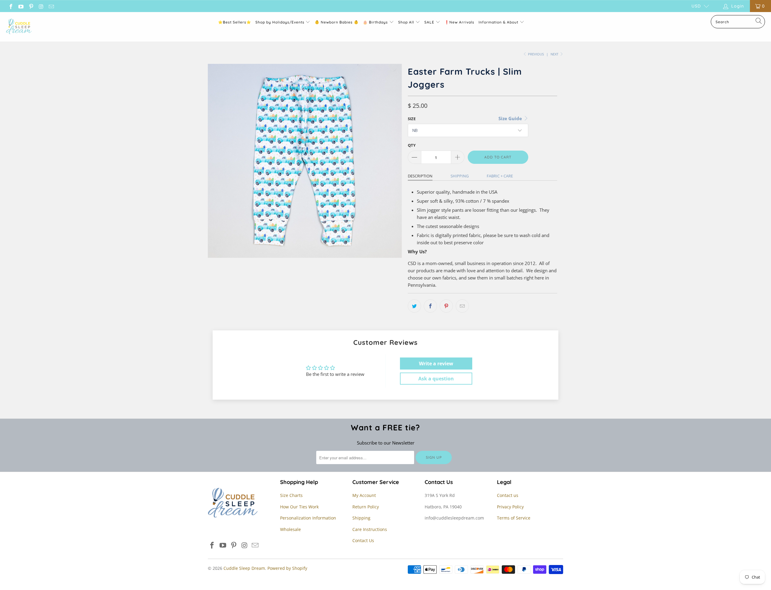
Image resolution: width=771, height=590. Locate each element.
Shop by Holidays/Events (279, 22)
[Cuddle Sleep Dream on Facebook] (11, 6)
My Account (364, 495)
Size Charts (291, 495)
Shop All (406, 22)
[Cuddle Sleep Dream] (19, 27)
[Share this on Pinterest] (446, 306)
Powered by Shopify (287, 568)
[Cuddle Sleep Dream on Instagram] (41, 6)
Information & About (498, 22)
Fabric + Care (500, 176)
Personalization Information (308, 518)
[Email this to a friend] (462, 306)
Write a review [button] (436, 363)
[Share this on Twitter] (414, 306)
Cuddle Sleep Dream (244, 568)
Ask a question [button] (436, 378)
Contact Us (363, 540)
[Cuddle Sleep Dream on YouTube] (21, 6)
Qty (412, 145)
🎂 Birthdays (376, 22)
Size (412, 118)
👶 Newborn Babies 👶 (337, 22)
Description (420, 176)
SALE (429, 22)
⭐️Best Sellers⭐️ (234, 22)
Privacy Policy (510, 507)
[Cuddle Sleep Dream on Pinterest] (31, 6)
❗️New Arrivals (459, 22)
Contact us (507, 495)
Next (555, 54)
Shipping (460, 176)
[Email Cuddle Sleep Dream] (51, 6)
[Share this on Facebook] (430, 306)
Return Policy (365, 507)
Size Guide (510, 118)
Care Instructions (369, 529)
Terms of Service (513, 518)
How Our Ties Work (299, 507)
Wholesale (290, 529)
